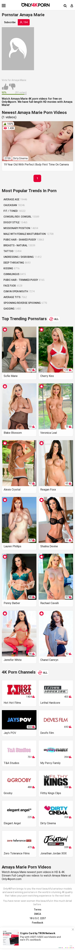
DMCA (37, 914)
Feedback (37, 922)
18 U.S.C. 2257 (37, 918)
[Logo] (35, 5)
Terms (37, 909)
